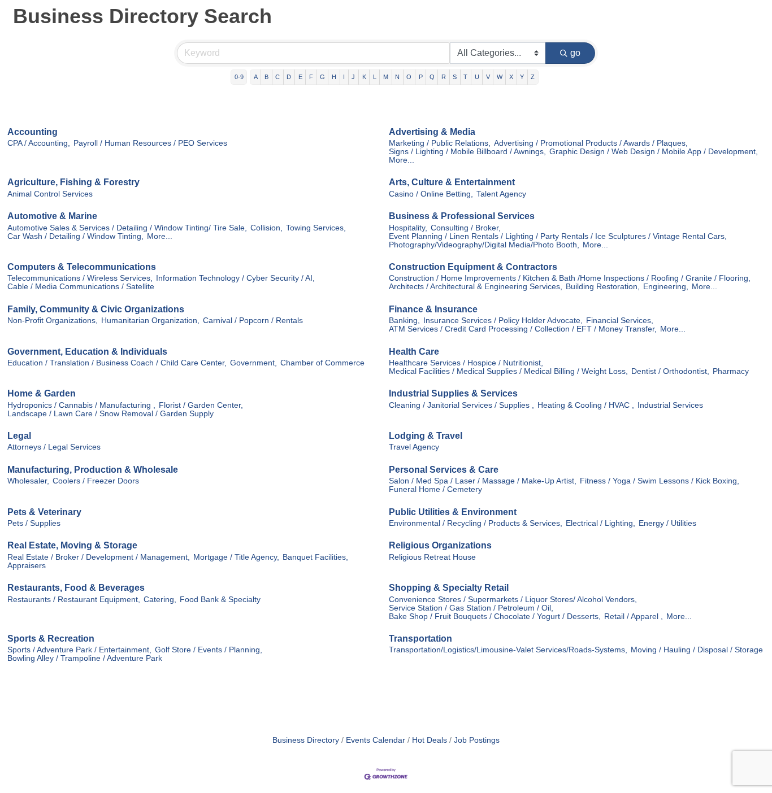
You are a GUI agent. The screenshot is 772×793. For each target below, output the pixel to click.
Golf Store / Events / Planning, (208, 650)
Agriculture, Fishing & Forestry (73, 182)
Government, (253, 363)
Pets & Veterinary (44, 512)
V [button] (488, 76)
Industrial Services (670, 405)
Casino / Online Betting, (431, 194)
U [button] (477, 76)
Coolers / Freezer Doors (96, 481)
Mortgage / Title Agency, (236, 557)
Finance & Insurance (433, 309)
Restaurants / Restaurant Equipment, (73, 599)
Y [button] (522, 76)
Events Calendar (375, 740)
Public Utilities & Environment (453, 512)
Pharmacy (731, 371)
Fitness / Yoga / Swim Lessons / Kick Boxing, (659, 481)
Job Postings (477, 740)
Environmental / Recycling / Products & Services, (475, 523)
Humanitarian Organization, (150, 320)
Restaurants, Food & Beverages (76, 587)
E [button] (300, 76)
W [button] (499, 76)
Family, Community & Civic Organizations (95, 309)
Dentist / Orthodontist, (670, 371)
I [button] (344, 76)
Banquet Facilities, (315, 557)
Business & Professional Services (462, 216)
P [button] (421, 76)
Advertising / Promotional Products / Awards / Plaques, (591, 143)
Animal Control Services (50, 194)
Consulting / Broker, (466, 228)
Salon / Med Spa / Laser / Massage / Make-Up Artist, (482, 481)
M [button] (385, 76)
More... (401, 160)
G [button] (322, 76)
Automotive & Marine (52, 216)
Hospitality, (408, 228)
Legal (19, 436)
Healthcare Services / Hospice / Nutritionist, (466, 363)
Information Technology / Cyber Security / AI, (235, 278)
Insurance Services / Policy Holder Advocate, (503, 320)
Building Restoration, (603, 286)
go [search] (575, 53)
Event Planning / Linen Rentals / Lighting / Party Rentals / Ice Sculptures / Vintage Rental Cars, (558, 236)
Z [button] (533, 76)
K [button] (364, 76)
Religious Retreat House (432, 557)
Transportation (420, 638)
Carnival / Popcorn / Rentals (253, 320)
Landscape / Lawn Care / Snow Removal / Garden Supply (110, 413)
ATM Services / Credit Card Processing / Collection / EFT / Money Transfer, (523, 329)
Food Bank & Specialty (220, 599)
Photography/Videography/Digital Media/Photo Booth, (484, 245)
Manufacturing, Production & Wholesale (92, 469)
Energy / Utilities (667, 523)
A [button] (256, 76)
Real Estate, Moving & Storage (72, 545)
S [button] (455, 76)
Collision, (266, 228)
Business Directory (305, 740)
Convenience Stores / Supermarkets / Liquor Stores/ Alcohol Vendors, (513, 599)
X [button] (511, 76)
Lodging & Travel (425, 436)
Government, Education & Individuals (87, 351)
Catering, (160, 599)
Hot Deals (429, 740)
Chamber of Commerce (322, 363)
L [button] (374, 76)
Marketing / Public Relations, (440, 143)
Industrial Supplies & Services (453, 393)
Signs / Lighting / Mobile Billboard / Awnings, (467, 151)
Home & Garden (41, 393)
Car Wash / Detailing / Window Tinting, (75, 236)
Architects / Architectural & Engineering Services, (475, 286)
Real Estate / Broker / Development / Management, (98, 557)
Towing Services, (316, 228)
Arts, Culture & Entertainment (452, 182)
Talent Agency (501, 194)
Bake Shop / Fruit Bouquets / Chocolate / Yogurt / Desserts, (495, 616)
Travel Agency (414, 447)
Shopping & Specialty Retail (449, 587)
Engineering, (665, 286)
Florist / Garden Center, (201, 405)
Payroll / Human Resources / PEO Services (150, 143)
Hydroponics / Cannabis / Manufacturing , (81, 405)
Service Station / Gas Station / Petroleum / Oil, (471, 608)
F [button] (311, 76)
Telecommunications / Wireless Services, (80, 278)
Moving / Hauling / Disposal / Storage (697, 650)
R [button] (443, 76)
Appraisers (26, 565)
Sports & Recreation (50, 638)
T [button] (465, 76)
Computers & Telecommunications (81, 267)
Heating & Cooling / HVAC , (585, 405)
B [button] (266, 76)
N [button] (397, 76)
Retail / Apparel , (633, 616)
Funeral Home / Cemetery (435, 489)
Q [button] (432, 76)
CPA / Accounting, (38, 143)
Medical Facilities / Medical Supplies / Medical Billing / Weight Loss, (508, 371)
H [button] (334, 76)
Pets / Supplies (33, 523)
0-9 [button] (239, 76)
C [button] (277, 76)
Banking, (404, 320)
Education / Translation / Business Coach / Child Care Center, (117, 363)
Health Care (414, 351)
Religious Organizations (440, 545)
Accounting (32, 132)
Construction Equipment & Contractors (473, 267)
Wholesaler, (28, 481)
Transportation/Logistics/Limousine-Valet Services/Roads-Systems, (508, 650)
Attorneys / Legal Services (54, 447)
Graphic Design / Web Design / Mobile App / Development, (653, 151)
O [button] (408, 76)
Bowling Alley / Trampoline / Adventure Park (84, 658)
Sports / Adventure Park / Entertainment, (79, 650)
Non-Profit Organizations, (52, 320)
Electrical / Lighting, (600, 523)
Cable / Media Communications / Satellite (80, 286)
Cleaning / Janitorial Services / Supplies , (461, 405)
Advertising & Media (432, 132)
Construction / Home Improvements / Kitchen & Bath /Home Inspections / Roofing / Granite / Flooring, (570, 278)
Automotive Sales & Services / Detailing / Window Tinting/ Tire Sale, (127, 228)
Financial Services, (619, 320)
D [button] (289, 76)
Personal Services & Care (443, 469)
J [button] (353, 76)
